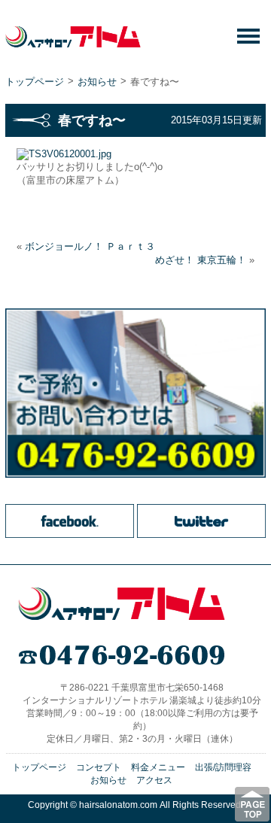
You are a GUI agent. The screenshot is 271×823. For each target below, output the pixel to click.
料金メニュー (158, 767)
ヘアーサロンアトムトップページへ (121, 604)
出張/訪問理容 (223, 767)
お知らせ (97, 81)
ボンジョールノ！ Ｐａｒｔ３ (90, 246)
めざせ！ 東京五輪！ (200, 260)
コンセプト (98, 767)
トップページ (34, 81)
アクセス (154, 780)
